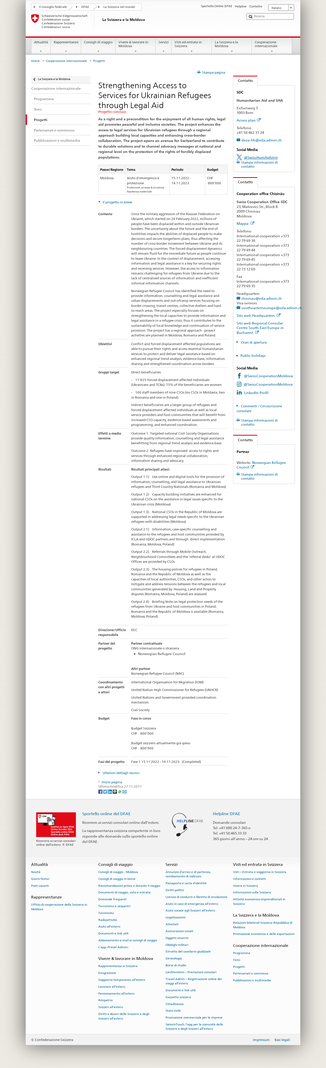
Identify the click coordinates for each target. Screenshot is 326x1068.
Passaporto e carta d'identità (186, 883)
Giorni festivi (40, 879)
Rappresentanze (66, 42)
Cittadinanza (175, 1004)
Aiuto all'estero (109, 926)
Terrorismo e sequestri (114, 906)
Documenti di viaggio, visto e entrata (124, 892)
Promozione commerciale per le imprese (194, 1017)
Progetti (239, 966)
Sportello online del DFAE (106, 813)
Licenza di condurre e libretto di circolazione (196, 897)
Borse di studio (176, 965)
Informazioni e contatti (249, 879)
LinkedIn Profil (256, 392)
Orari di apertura (253, 342)
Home (35, 61)
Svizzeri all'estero (110, 1007)
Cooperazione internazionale (266, 44)
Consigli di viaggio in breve (116, 879)
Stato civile (173, 1010)
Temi (236, 960)
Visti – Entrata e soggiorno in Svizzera (259, 872)
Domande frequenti (112, 899)
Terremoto (106, 913)
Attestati (172, 924)
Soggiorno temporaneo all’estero (121, 980)
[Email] (125, 791)
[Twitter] (105, 791)
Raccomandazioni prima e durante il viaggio (129, 885)
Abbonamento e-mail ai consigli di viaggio (127, 940)
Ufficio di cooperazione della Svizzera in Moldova (59, 907)
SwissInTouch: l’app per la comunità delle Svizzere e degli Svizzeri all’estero (194, 1027)
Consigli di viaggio (98, 42)
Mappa (243, 223)
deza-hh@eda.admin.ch (261, 140)
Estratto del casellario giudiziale (188, 951)
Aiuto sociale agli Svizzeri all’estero (190, 910)
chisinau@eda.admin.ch (261, 298)
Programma (241, 953)
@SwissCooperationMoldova (268, 376)
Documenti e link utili (113, 933)
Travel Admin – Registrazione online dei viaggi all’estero (194, 981)
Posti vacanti (40, 885)
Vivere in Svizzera (245, 885)
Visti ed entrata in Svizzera (188, 44)
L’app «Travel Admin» (113, 947)
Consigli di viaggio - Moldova (118, 872)
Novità (35, 872)
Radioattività (107, 919)
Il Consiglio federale (53, 7)
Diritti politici (175, 890)
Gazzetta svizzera (178, 997)
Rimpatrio (105, 1000)
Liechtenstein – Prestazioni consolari (191, 972)
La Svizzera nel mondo (119, 7)
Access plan (246, 120)
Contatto (243, 80)
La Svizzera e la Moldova (226, 44)
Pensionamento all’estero (116, 993)
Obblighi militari (177, 944)
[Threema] (115, 791)
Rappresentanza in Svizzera (118, 966)
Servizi (164, 42)
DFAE (85, 7)
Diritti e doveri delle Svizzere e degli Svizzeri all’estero (123, 1016)
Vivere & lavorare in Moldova (133, 44)
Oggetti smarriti (177, 938)
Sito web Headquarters (256, 315)
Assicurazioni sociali (179, 931)
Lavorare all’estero (111, 986)
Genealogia (174, 958)
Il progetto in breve (117, 202)
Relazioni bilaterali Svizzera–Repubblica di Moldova (262, 925)
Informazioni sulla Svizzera (252, 892)
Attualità (41, 42)
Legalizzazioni (175, 917)
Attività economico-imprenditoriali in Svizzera (259, 901)
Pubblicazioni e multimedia (252, 980)
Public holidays (253, 355)
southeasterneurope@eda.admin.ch (271, 308)
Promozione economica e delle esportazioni (263, 934)
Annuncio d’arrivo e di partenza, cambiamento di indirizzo (188, 874)
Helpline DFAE (226, 813)
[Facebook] (100, 791)
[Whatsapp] (120, 791)
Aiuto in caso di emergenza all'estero (192, 903)
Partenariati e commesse (250, 973)
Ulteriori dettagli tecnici (121, 773)
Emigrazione (107, 973)
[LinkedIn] (110, 791)
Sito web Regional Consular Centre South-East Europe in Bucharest (260, 328)
